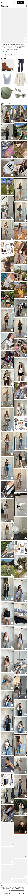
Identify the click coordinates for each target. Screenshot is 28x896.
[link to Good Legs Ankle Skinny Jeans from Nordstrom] (20, 65)
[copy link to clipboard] (14, 55)
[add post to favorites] (25, 41)
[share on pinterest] (8, 55)
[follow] (26, 6)
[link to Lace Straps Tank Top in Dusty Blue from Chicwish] (7, 79)
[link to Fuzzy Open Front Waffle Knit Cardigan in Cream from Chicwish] (20, 79)
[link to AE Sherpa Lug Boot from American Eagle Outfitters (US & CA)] (7, 65)
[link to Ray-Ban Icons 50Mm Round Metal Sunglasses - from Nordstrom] (20, 93)
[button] (26, 2)
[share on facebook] (6, 55)
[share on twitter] (11, 55)
